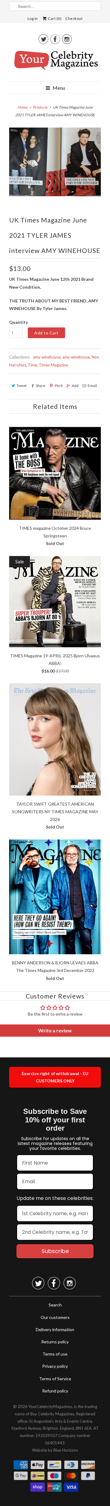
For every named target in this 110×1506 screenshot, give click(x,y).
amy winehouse (47, 357)
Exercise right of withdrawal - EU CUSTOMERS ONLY (55, 1077)
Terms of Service (55, 1378)
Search (55, 1304)
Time (32, 365)
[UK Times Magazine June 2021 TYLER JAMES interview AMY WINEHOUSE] (55, 162)
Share (40, 385)
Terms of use (55, 1353)
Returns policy (55, 1341)
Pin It (58, 385)
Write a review (55, 1030)
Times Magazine (53, 365)
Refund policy (55, 1390)
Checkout (73, 18)
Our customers (55, 1317)
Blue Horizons (65, 1450)
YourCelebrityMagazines (50, 1406)
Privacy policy (55, 1366)
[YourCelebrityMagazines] (55, 62)
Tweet (21, 385)
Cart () (54, 18)
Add (75, 385)
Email (92, 385)
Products (40, 107)
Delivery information (55, 1329)
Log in (33, 18)
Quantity (18, 322)
